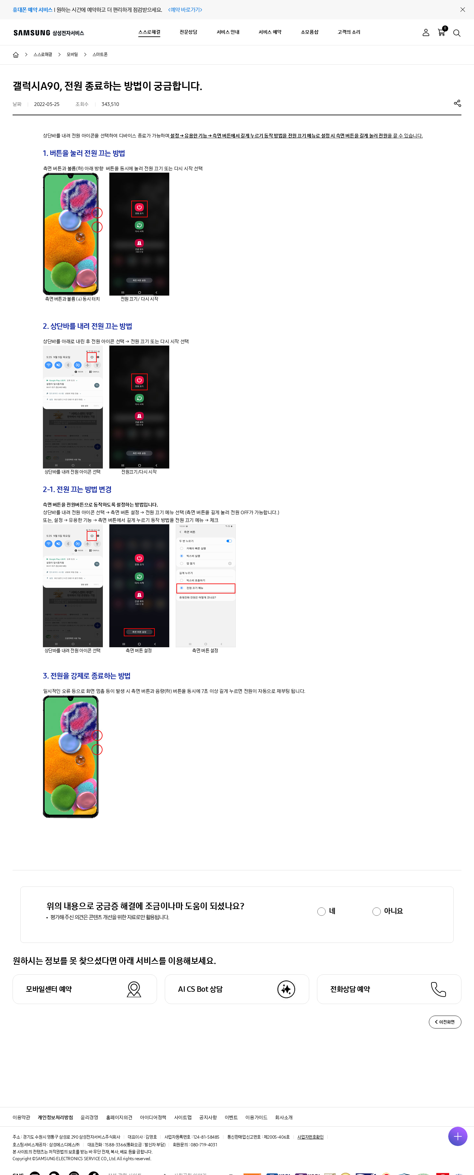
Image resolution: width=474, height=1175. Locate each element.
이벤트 (231, 1117)
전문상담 (188, 32)
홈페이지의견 (119, 1117)
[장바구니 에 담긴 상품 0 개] (441, 32)
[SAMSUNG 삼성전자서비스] (48, 32)
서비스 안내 (228, 32)
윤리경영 (89, 1117)
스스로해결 (149, 32)
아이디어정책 (153, 1117)
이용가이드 (256, 1117)
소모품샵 (309, 32)
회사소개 (283, 1117)
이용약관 (21, 1117)
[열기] (458, 1136)
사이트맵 (183, 1117)
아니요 (393, 910)
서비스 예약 (270, 32)
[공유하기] (457, 103)
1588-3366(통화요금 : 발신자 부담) (135, 1145)
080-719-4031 (204, 1145)
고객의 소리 (349, 32)
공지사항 (208, 1117)
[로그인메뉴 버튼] (426, 33)
